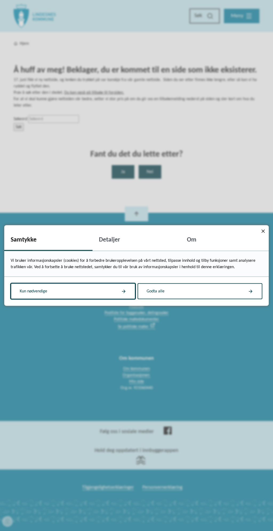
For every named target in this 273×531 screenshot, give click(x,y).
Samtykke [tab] (24, 240)
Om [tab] (191, 240)
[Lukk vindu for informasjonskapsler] (263, 231)
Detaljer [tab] (109, 240)
